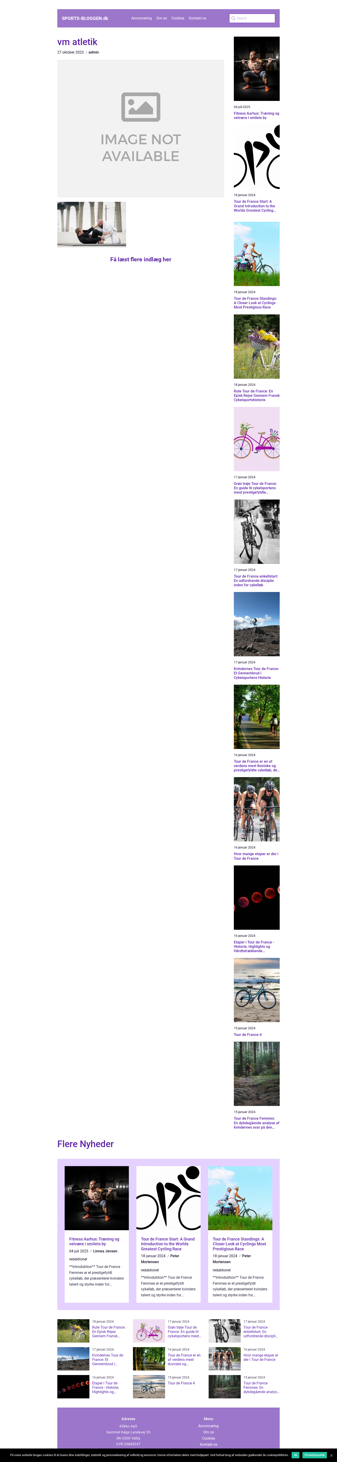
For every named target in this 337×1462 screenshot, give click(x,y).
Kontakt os (197, 18)
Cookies (177, 18)
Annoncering (141, 18)
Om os (161, 18)
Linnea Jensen (105, 1251)
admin (93, 52)
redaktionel (78, 1259)
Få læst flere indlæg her (140, 259)
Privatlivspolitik (315, 1455)
